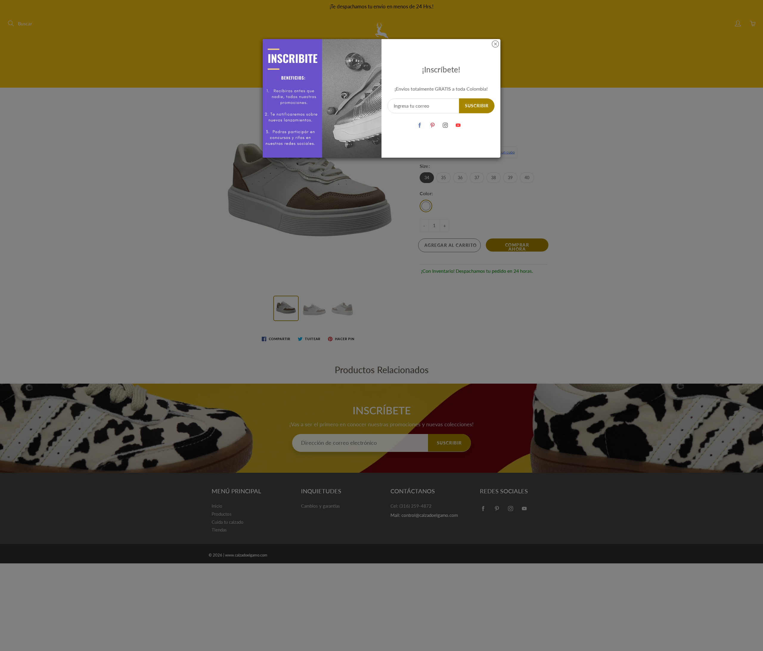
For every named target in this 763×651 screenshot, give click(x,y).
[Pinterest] (432, 125)
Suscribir (476, 105)
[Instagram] (445, 125)
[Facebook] (420, 125)
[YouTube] (458, 125)
